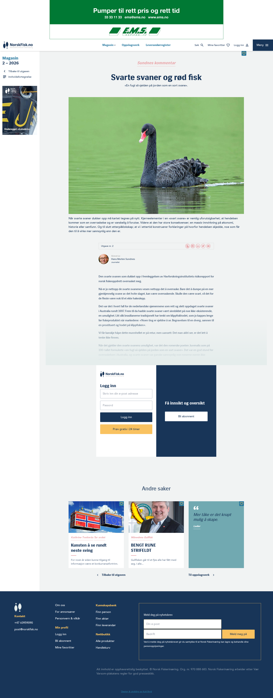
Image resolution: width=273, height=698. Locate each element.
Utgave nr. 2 (107, 246)
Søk (197, 45)
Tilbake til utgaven (18, 71)
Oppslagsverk (131, 45)
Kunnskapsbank (106, 605)
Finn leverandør (106, 625)
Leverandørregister (158, 45)
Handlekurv (103, 647)
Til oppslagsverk (198, 575)
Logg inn (239, 45)
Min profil (61, 627)
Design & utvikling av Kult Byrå (136, 691)
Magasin (107, 45)
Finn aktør (102, 618)
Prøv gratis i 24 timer (126, 429)
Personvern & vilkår (67, 618)
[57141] (241, 503)
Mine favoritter (216, 45)
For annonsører (65, 612)
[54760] (244, 53)
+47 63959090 (23, 622)
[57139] (181, 503)
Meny (260, 45)
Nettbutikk (103, 634)
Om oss (60, 605)
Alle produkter (105, 641)
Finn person (103, 612)
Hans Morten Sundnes (123, 259)
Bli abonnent (186, 416)
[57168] (121, 503)
